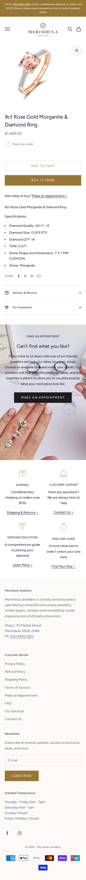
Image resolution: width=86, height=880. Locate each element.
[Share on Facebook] (19, 276)
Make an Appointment (43, 397)
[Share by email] (39, 276)
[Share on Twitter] (25, 276)
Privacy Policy (15, 664)
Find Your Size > (63, 566)
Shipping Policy (16, 680)
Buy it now (42, 180)
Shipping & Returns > (22, 513)
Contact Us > (64, 512)
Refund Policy (15, 672)
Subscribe (22, 776)
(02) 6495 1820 (21, 4)
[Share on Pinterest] (32, 276)
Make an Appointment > (50, 196)
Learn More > (22, 565)
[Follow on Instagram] (19, 833)
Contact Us (13, 719)
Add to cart (43, 166)
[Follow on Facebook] (7, 833)
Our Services (14, 711)
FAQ (8, 703)
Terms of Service (17, 688)
